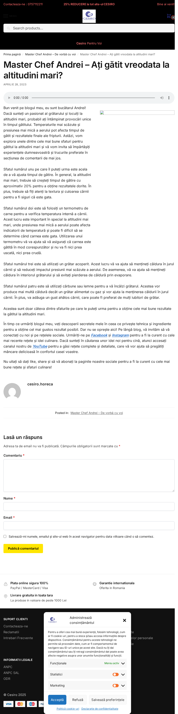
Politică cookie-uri (68, 708)
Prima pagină (12, 54)
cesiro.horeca (40, 384)
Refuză (77, 700)
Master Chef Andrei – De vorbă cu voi (50, 54)
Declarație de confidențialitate (99, 708)
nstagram (121, 335)
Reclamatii (11, 632)
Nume (9, 498)
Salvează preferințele (107, 700)
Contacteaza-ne (15, 626)
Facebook (99, 335)
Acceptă (57, 700)
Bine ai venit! (166, 4)
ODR (6, 679)
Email (9, 517)
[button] (124, 620)
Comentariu (14, 455)
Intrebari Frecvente (18, 638)
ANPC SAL (11, 673)
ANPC (7, 667)
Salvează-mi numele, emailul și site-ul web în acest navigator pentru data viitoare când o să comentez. (81, 536)
